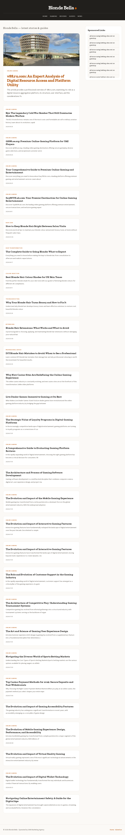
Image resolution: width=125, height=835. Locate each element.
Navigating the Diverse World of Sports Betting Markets (38, 656)
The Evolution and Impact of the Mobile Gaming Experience (39, 498)
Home (45, 16)
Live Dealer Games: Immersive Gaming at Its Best (34, 396)
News (80, 16)
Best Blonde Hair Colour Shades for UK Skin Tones (34, 277)
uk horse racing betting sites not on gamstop (102, 37)
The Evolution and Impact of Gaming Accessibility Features (39, 706)
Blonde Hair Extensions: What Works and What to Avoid (37, 328)
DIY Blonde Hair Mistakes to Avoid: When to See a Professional (41, 353)
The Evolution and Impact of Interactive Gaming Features (39, 523)
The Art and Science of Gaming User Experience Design (37, 631)
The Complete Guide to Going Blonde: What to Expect (36, 251)
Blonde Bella (61, 8)
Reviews (63, 16)
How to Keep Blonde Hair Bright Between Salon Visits (36, 226)
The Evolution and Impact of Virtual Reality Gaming (35, 754)
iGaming (53, 16)
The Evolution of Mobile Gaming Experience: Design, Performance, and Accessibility (35, 731)
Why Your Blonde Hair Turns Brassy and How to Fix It (36, 302)
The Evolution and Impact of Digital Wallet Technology (37, 776)
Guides (72, 16)
